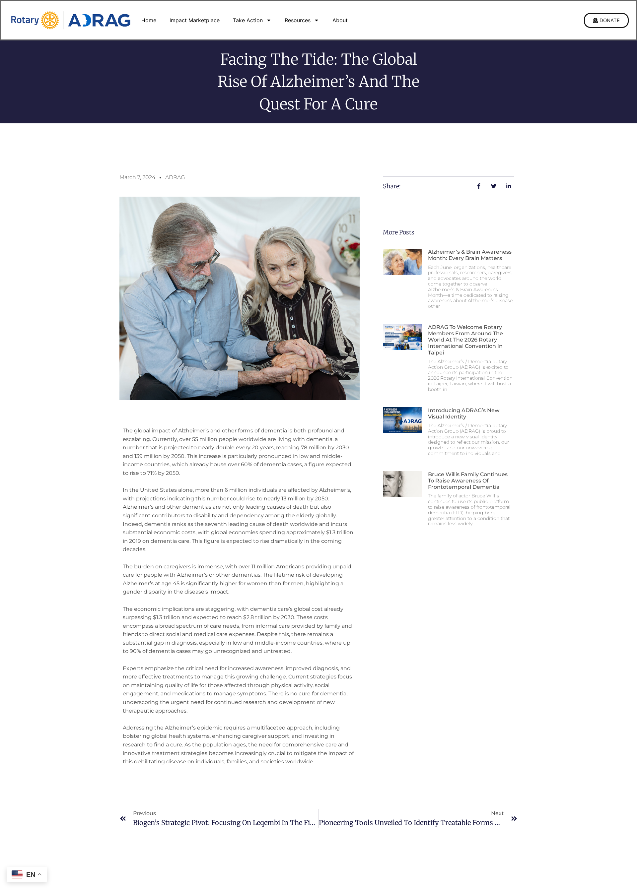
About (340, 20)
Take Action (248, 20)
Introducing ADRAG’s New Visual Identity (463, 413)
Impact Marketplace (195, 20)
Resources (298, 20)
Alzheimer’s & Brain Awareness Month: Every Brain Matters (470, 255)
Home (148, 20)
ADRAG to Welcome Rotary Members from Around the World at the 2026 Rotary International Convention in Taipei (465, 340)
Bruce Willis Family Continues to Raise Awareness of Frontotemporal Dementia (468, 480)
